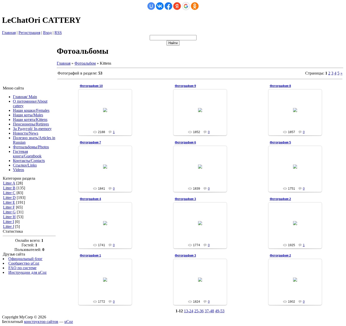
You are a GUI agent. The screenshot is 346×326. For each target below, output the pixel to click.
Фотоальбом (85, 63)
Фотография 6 (185, 142)
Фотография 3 (185, 199)
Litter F (9, 207)
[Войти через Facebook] (168, 6)
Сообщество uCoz (23, 263)
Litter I (8, 222)
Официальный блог (25, 259)
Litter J (8, 226)
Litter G (9, 212)
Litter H (9, 217)
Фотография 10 (91, 86)
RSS (58, 32)
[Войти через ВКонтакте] (160, 6)
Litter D (9, 197)
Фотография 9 (185, 86)
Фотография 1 (90, 255)
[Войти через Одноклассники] (195, 6)
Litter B (9, 188)
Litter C (9, 193)
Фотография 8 (280, 86)
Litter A (9, 183)
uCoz (68, 321)
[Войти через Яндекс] (177, 6)
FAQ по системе (22, 268)
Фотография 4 (90, 199)
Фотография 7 (90, 142)
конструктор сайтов (41, 321)
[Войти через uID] (151, 6)
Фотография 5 (280, 142)
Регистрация (29, 32)
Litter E (9, 202)
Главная (9, 32)
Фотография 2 (280, 199)
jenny (107, 114)
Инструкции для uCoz (27, 272)
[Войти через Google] (186, 6)
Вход (47, 32)
